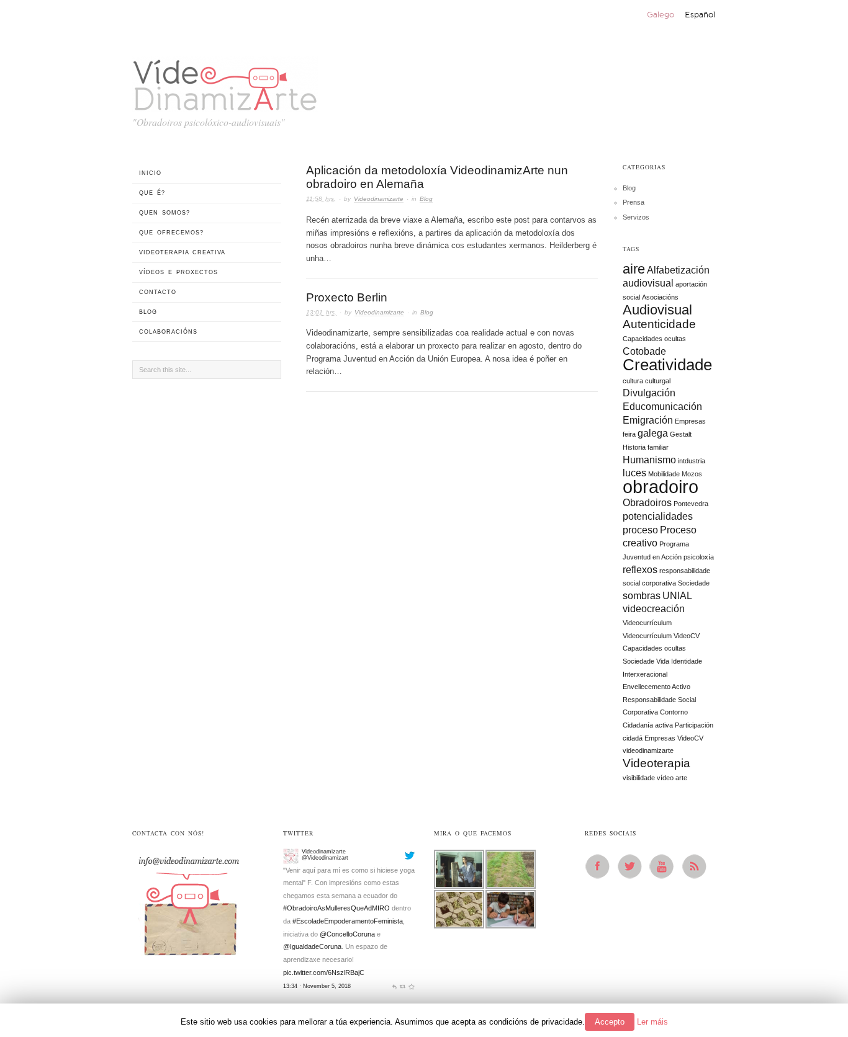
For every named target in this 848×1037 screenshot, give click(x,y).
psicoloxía (698, 557)
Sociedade (694, 583)
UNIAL (677, 595)
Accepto (610, 1021)
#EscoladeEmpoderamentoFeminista (347, 920)
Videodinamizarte (379, 198)
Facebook (601, 866)
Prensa (633, 202)
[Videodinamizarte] (291, 854)
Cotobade (644, 351)
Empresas (690, 421)
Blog (426, 198)
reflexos (640, 569)
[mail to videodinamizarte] (188, 902)
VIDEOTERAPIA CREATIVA (182, 252)
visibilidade (639, 777)
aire (634, 269)
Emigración (648, 420)
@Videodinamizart (325, 856)
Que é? (152, 193)
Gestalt (681, 434)
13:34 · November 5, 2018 (317, 984)
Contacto (157, 292)
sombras (642, 595)
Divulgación (649, 393)
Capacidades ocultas (654, 338)
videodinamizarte (648, 750)
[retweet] (402, 984)
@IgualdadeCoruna (312, 945)
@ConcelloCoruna (347, 932)
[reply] (394, 984)
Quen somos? (164, 213)
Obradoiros (647, 502)
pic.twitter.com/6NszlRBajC (323, 970)
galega (653, 433)
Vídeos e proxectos (178, 272)
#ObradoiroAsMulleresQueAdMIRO (336, 906)
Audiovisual (657, 310)
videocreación (654, 608)
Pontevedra (691, 503)
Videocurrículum (647, 622)
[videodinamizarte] (225, 82)
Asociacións (660, 297)
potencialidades (658, 516)
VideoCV (690, 738)
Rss (698, 866)
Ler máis (652, 1021)
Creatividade (667, 364)
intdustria (691, 461)
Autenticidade (659, 324)
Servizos (636, 217)
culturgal (657, 381)
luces (634, 473)
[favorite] (411, 984)
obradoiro (660, 486)
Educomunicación (662, 406)
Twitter (633, 866)
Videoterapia (656, 763)
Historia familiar (646, 447)
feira (629, 434)
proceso (640, 530)
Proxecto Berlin (346, 297)
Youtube (665, 866)
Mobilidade (664, 474)
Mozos (692, 474)
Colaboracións (168, 332)
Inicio (150, 173)
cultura (633, 381)
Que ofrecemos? (171, 232)
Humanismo (649, 460)
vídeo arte (672, 777)
